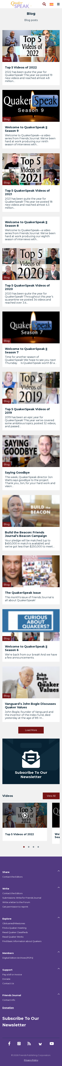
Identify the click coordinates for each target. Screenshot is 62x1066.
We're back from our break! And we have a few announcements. (31, 656)
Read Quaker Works (12, 936)
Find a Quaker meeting (14, 928)
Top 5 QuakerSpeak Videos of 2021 (27, 192)
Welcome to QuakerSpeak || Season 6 (26, 648)
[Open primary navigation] (58, 4)
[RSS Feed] (29, 1043)
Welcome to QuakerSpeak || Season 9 (26, 129)
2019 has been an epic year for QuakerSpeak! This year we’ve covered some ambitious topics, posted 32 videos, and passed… (30, 422)
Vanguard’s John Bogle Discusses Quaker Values (30, 705)
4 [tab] (38, 846)
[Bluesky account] (40, 1043)
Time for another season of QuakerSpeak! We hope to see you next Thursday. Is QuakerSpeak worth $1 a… (30, 360)
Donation (8, 1007)
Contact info (8, 1000)
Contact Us (8, 983)
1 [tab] (23, 846)
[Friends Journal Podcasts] (19, 1043)
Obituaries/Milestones (13, 923)
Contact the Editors (12, 876)
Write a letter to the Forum (16, 902)
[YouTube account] (52, 1043)
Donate (6, 979)
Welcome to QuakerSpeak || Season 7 (26, 350)
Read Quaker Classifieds (15, 932)
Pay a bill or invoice (12, 974)
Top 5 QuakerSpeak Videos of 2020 (27, 287)
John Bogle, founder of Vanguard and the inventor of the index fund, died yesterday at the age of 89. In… (29, 714)
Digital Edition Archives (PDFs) (17, 957)
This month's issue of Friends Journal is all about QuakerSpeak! (29, 599)
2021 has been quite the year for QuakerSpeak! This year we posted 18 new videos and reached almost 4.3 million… (28, 203)
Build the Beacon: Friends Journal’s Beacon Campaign (26, 534)
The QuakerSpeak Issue (23, 593)
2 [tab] (28, 846)
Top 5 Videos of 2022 (21, 67)
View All (51, 795)
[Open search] (44, 4)
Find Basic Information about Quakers (21, 941)
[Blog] (31, 45)
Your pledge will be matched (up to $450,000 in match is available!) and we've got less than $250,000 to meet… (30, 543)
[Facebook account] (9, 1043)
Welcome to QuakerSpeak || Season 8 (26, 223)
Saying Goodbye (17, 472)
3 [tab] (33, 846)
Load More (31, 730)
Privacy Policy (31, 1060)
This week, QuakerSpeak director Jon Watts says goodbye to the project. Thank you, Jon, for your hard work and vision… (30, 482)
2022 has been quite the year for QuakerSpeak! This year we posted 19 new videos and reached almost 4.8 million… (28, 77)
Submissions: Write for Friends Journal (21, 897)
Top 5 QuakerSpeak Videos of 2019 (27, 410)
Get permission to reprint (15, 906)
